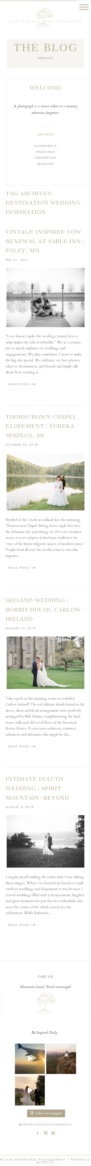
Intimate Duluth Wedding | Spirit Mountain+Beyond (37, 788)
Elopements (45, 146)
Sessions (45, 163)
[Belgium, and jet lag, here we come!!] (30, 1059)
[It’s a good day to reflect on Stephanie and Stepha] (61, 1059)
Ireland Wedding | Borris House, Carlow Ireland (43, 609)
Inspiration (45, 157)
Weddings (45, 151)
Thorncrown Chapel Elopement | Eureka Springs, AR (41, 426)
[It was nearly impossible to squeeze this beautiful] (30, 1090)
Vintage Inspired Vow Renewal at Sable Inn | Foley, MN (45, 241)
